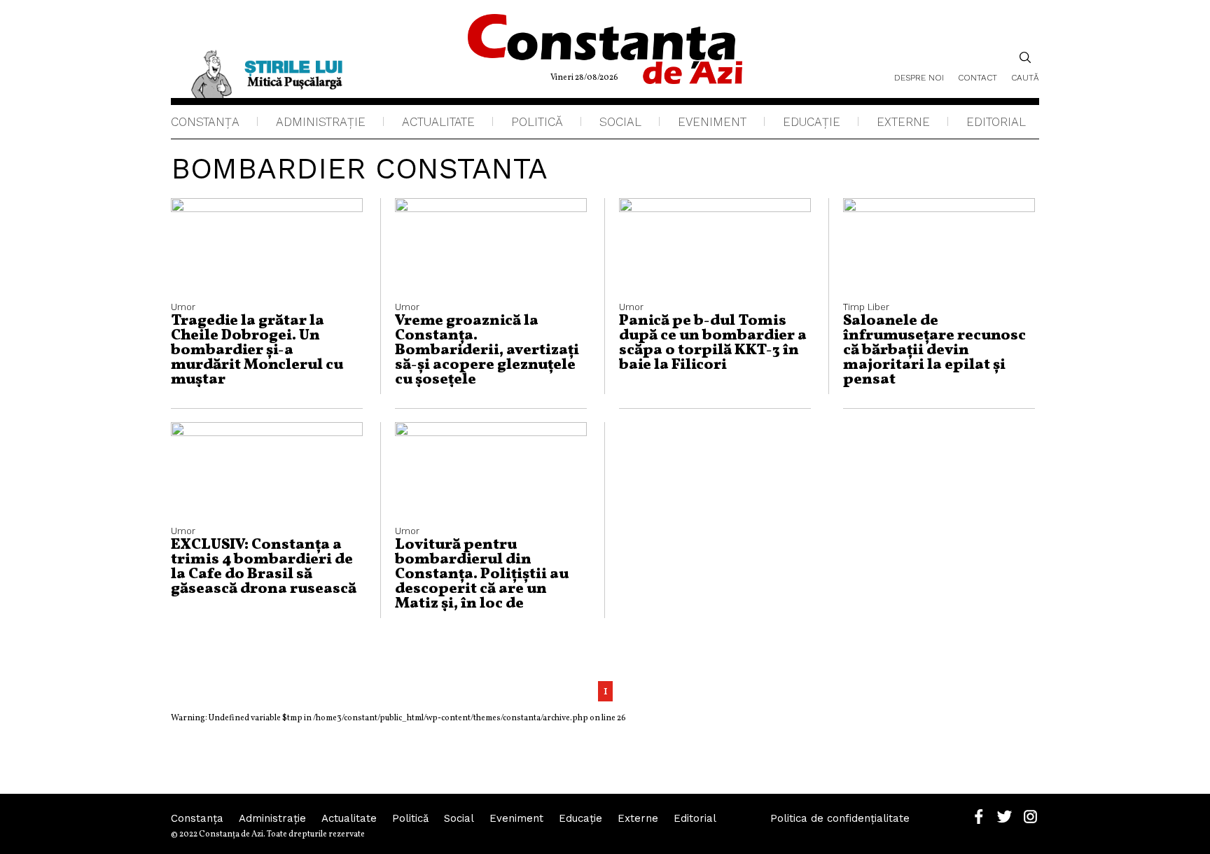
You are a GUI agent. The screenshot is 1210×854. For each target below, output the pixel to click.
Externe (903, 121)
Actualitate (438, 121)
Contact (977, 78)
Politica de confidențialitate (840, 818)
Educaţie (811, 121)
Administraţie (321, 121)
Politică (537, 121)
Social (620, 121)
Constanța (205, 121)
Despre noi (919, 78)
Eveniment (712, 121)
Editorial (996, 121)
